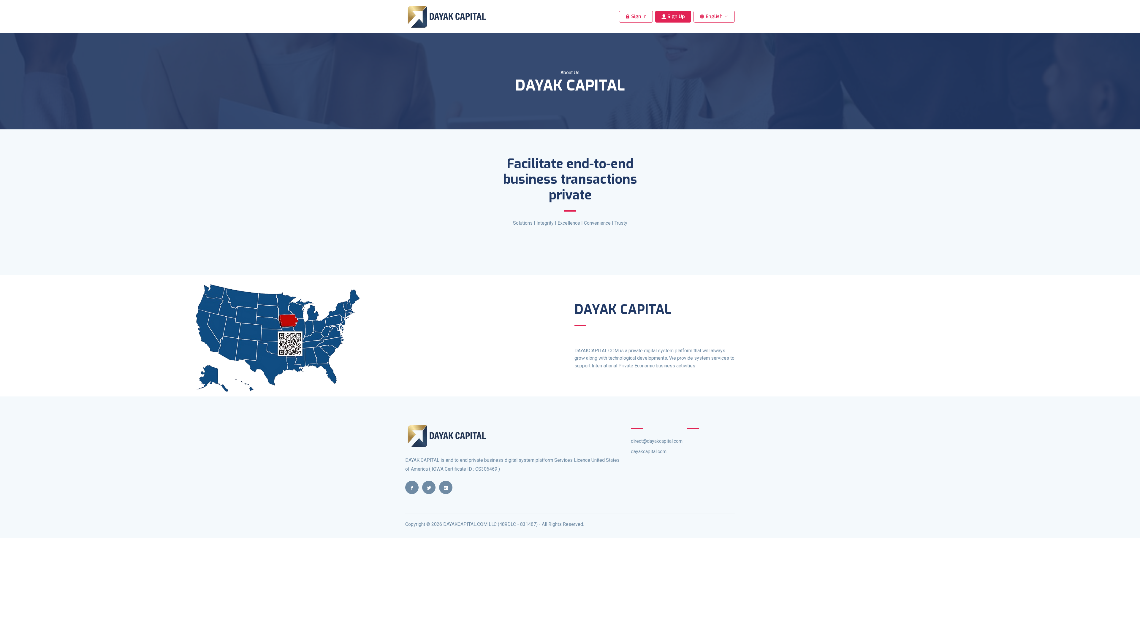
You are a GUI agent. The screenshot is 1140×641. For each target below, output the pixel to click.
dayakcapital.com (648, 451)
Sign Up (675, 16)
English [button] (714, 16)
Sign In (638, 16)
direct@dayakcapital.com (657, 441)
